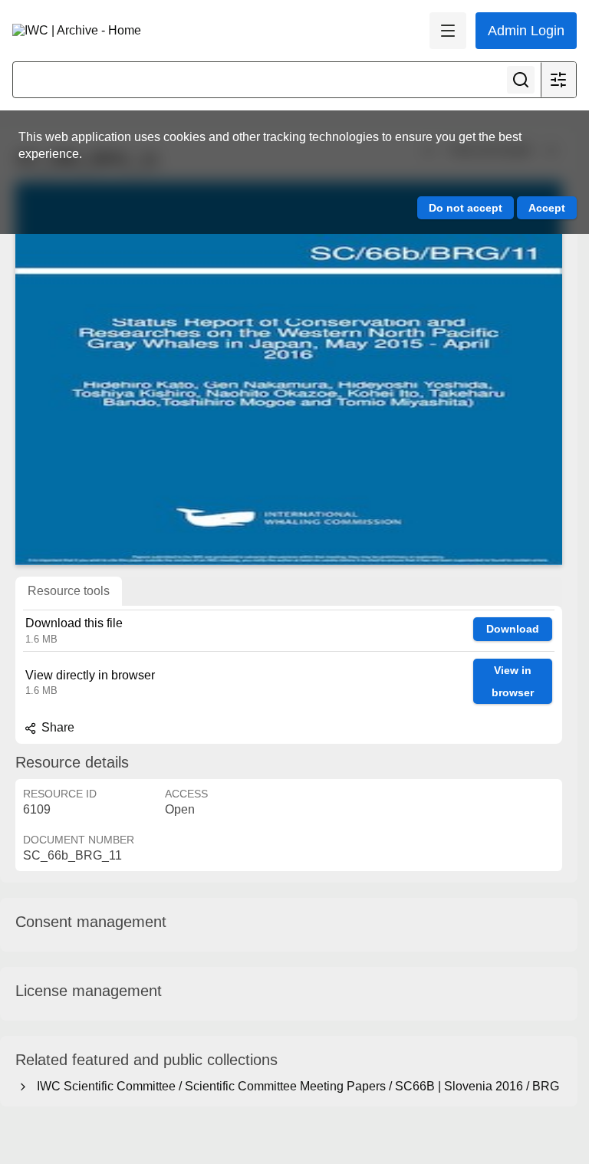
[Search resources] (521, 80)
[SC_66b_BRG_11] (288, 373)
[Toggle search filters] (558, 79)
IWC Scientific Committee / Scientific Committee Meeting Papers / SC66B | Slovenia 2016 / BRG (295, 1086)
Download (512, 629)
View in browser (513, 681)
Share (56, 727)
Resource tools (69, 590)
